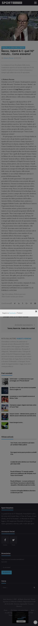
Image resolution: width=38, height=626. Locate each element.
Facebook (12, 313)
